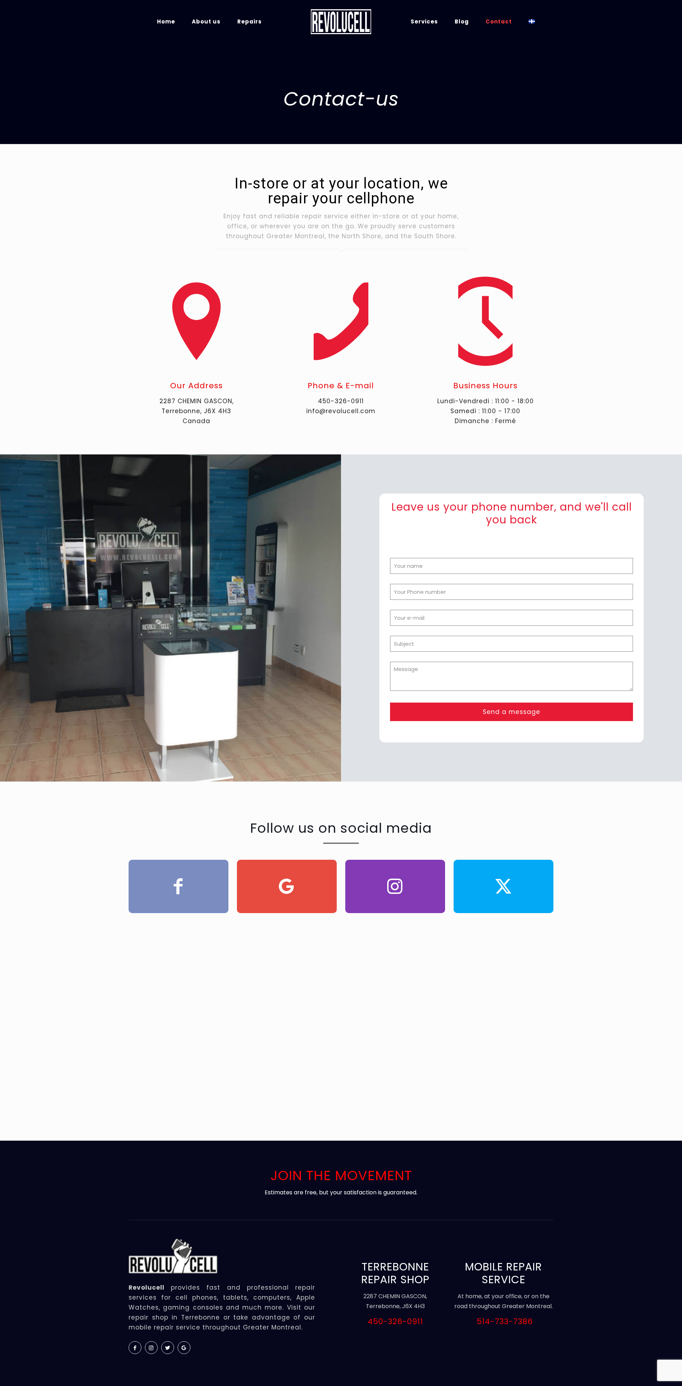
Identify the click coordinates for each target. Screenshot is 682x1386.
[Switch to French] (531, 21)
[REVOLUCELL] (341, 21)
